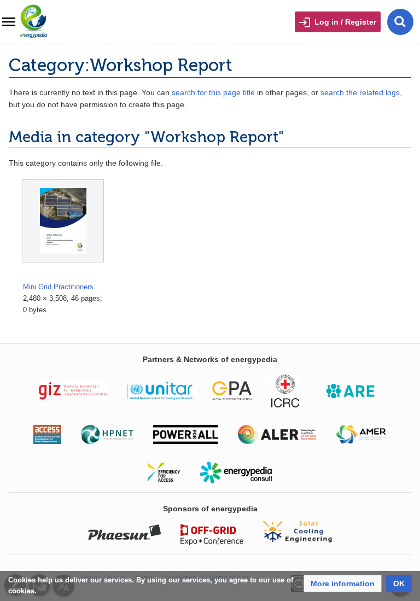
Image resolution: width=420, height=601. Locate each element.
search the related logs (360, 92)
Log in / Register (345, 21)
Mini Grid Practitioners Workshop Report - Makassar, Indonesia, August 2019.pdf (63, 287)
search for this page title (213, 92)
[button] (343, 583)
